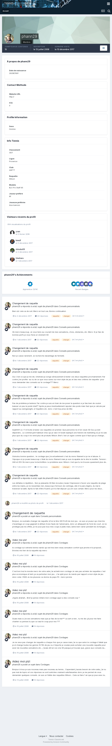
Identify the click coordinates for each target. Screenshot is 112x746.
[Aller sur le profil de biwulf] (12, 241)
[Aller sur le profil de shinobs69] (12, 250)
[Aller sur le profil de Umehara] (12, 259)
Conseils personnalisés (69, 306)
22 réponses (42, 316)
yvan (18, 231)
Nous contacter (56, 736)
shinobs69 (20, 249)
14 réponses (38, 555)
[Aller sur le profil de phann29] (8, 305)
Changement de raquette (25, 303)
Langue (42, 736)
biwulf (18, 240)
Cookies (69, 736)
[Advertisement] (56, 713)
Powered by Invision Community (56, 742)
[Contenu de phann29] (103, 48)
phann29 (16, 306)
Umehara (19, 258)
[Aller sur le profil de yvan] (12, 232)
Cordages (63, 543)
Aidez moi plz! (19, 540)
